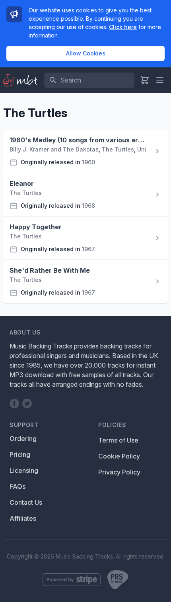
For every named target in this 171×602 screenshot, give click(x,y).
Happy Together (36, 227)
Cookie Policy (119, 456)
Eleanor (22, 183)
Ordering (23, 439)
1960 (88, 162)
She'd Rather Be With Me (50, 270)
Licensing (24, 470)
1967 (88, 249)
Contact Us (26, 502)
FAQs (17, 486)
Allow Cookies (85, 53)
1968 (88, 205)
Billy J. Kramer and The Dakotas (54, 149)
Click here (123, 27)
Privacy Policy (119, 472)
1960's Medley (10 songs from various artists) (78, 140)
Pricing (20, 454)
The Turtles (118, 149)
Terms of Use (118, 440)
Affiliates (23, 518)
